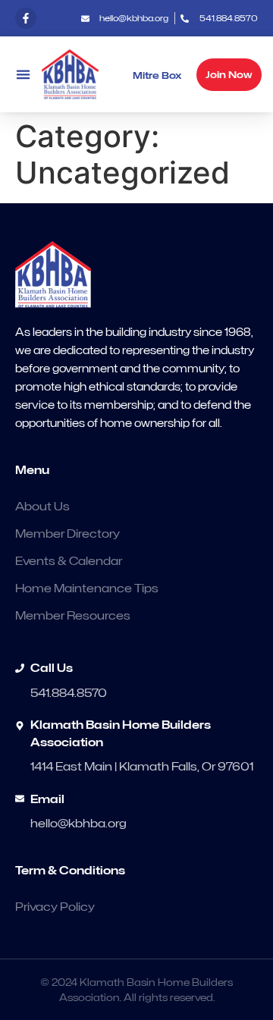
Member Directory (67, 534)
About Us (42, 506)
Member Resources (72, 616)
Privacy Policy (55, 907)
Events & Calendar (68, 561)
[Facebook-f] (25, 18)
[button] (22, 74)
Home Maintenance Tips (86, 588)
